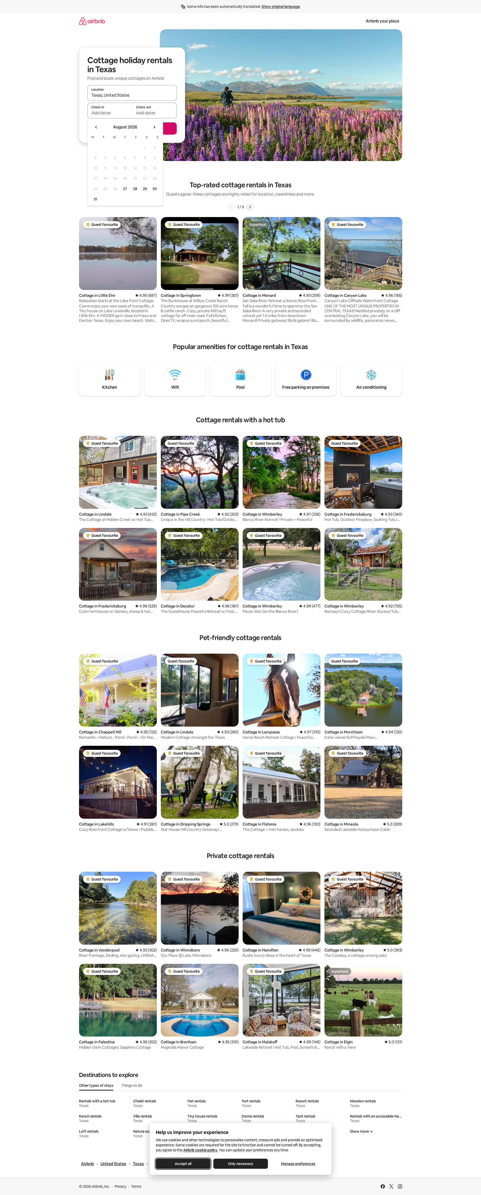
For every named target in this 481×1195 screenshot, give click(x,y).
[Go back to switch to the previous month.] (96, 127)
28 (135, 189)
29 (145, 189)
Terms (136, 1186)
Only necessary (240, 1163)
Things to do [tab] (131, 1085)
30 (155, 189)
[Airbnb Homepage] (92, 21)
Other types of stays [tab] (96, 1085)
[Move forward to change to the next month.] (154, 127)
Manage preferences (298, 1163)
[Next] (250, 207)
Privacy (120, 1186)
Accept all (183, 1163)
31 (95, 199)
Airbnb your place (382, 21)
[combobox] (132, 95)
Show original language (281, 6)
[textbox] (109, 113)
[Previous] (231, 207)
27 (125, 189)
